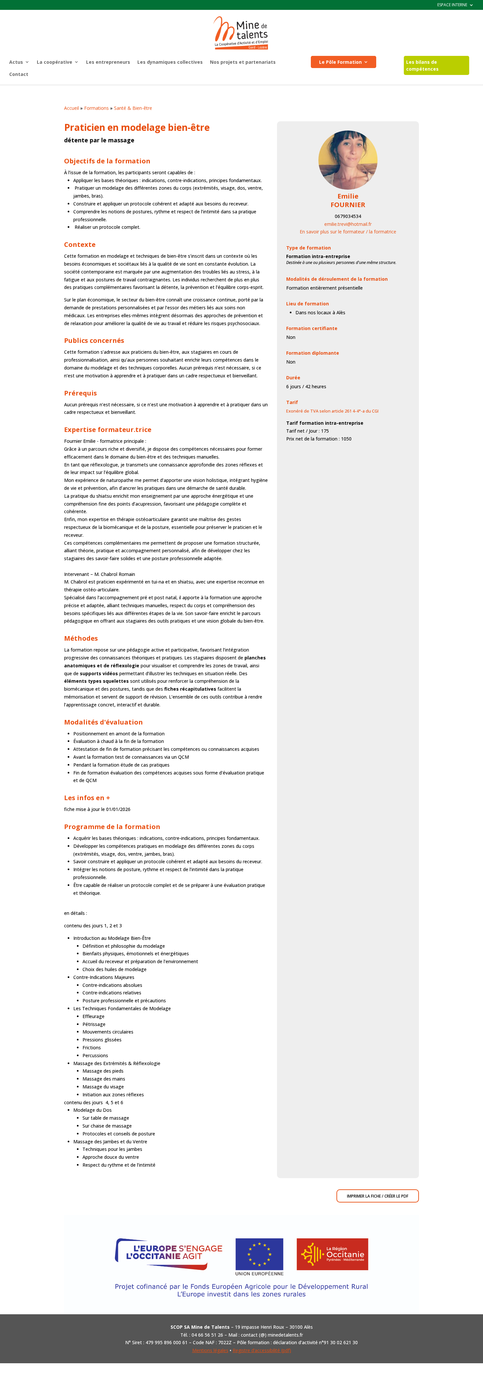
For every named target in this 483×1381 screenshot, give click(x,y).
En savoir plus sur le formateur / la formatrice (348, 231)
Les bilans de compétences (422, 65)
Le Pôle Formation (340, 62)
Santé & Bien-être (133, 108)
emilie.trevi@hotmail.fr (348, 224)
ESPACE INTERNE (452, 5)
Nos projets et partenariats (243, 62)
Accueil (71, 108)
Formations (96, 108)
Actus (16, 62)
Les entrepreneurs (108, 62)
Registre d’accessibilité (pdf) (262, 1350)
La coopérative (54, 62)
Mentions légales (210, 1350)
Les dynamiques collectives (170, 62)
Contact (18, 74)
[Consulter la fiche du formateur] (348, 188)
